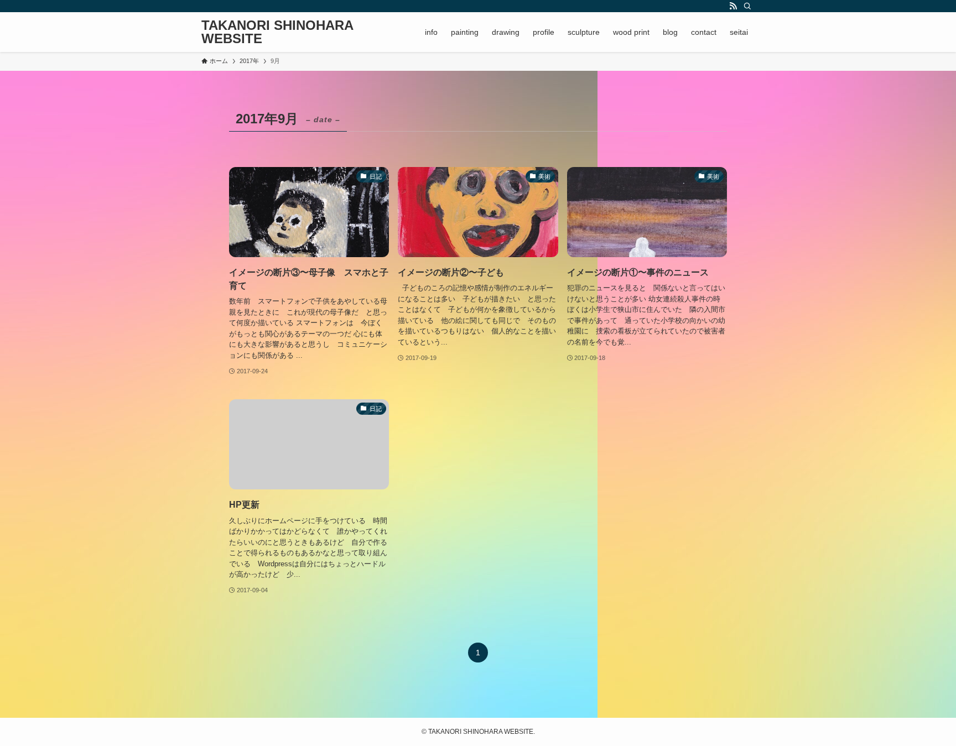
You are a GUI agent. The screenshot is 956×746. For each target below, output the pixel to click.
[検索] (747, 6)
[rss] (733, 6)
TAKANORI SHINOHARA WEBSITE (277, 32)
